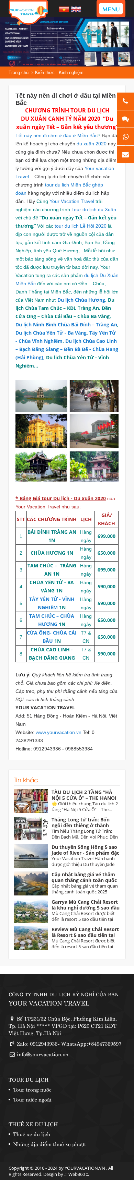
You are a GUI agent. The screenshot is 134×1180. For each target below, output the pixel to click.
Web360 (76, 1174)
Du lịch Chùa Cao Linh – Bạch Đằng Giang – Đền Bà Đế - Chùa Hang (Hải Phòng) (66, 349)
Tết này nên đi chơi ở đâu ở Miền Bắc (56, 135)
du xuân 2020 (92, 143)
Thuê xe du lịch (31, 1133)
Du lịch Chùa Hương (81, 300)
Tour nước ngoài (32, 1099)
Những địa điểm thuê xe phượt (49, 1143)
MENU (111, 8)
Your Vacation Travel (72, 201)
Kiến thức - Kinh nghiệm (59, 72)
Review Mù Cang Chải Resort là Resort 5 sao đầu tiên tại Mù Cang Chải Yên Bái (85, 935)
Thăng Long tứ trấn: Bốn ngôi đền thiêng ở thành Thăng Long (81, 825)
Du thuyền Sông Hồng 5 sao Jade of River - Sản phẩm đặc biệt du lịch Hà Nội (85, 853)
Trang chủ (19, 72)
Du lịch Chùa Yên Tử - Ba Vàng (51, 332)
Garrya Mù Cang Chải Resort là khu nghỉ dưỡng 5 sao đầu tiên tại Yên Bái (86, 908)
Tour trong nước (32, 1089)
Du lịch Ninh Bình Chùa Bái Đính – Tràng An (66, 324)
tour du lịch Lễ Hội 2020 (81, 226)
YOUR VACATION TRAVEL (49, 1002)
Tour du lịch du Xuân (93, 209)
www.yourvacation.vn (58, 732)
